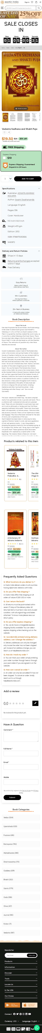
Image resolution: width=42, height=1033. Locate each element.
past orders (12, 663)
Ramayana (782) (10, 844)
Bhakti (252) (8, 879)
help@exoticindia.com (21, 651)
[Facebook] (14, 1014)
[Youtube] (29, 1014)
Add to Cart (28, 179)
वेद (24, 48)
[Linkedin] (26, 1014)
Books (8, 48)
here (27, 660)
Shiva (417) (8, 906)
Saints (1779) (8, 888)
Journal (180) (8, 915)
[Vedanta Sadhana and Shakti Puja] (5, 117)
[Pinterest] (20, 1014)
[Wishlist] (32, 2)
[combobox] (20, 8)
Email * (6, 762)
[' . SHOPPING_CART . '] (36, 2)
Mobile (6, 777)
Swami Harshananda (13, 547)
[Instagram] (24, 1014)
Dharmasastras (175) (11, 862)
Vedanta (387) (9, 933)
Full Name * (8, 749)
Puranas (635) (9, 835)
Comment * (8, 730)
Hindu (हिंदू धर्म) (18, 48)
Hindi (12, 48)
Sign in (27, 2)
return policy (8, 618)
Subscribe (32, 955)
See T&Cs (25, 287)
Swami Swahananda (24, 200)
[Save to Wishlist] (4, 133)
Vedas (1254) (8, 817)
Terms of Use (26, 790)
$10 (9, 157)
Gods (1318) (8, 897)
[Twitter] (17, 1014)
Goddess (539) (9, 871)
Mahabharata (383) (11, 853)
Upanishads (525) (10, 826)
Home (3, 48)
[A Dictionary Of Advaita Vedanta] (15, 535)
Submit (12, 797)
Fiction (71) (7, 924)
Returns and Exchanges (19, 261)
